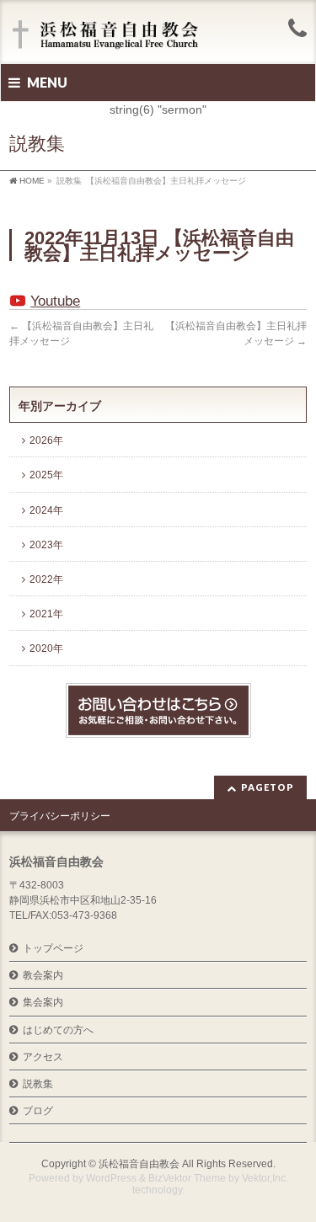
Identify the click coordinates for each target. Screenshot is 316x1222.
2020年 (46, 648)
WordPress (111, 1178)
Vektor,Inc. (265, 1178)
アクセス (43, 1057)
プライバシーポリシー (59, 816)
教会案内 (43, 975)
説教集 (38, 1084)
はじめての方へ (58, 1030)
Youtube (55, 301)
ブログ (38, 1111)
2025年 (46, 475)
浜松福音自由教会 (139, 1164)
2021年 (46, 614)
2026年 (46, 440)
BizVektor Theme (187, 1178)
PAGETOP (267, 787)
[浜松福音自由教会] (107, 35)
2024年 (46, 510)
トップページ (53, 948)
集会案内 (43, 1002)
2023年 (46, 545)
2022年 (46, 579)
